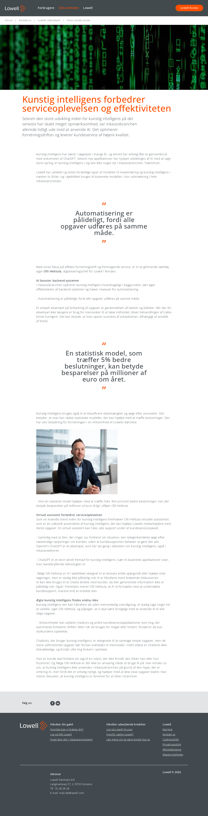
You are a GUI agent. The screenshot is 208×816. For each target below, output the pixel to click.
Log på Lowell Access (119, 729)
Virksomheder (68, 8)
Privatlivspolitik (172, 744)
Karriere (168, 729)
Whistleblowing (172, 749)
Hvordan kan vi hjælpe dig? (67, 729)
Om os (9, 20)
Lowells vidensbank (49, 20)
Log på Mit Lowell (61, 734)
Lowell (88, 8)
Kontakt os (25, 20)
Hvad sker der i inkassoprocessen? (71, 739)
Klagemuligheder (173, 754)
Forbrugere (46, 8)
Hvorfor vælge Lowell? (120, 734)
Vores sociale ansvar (79, 20)
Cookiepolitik (171, 739)
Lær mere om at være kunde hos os (128, 739)
